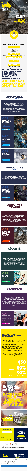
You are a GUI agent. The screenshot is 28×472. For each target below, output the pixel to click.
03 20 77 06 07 (21, 434)
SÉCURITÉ (22, 23)
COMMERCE (22, 24)
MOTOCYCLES (21, 20)
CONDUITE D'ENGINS (19, 21)
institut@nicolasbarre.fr (21, 438)
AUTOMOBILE (21, 19)
